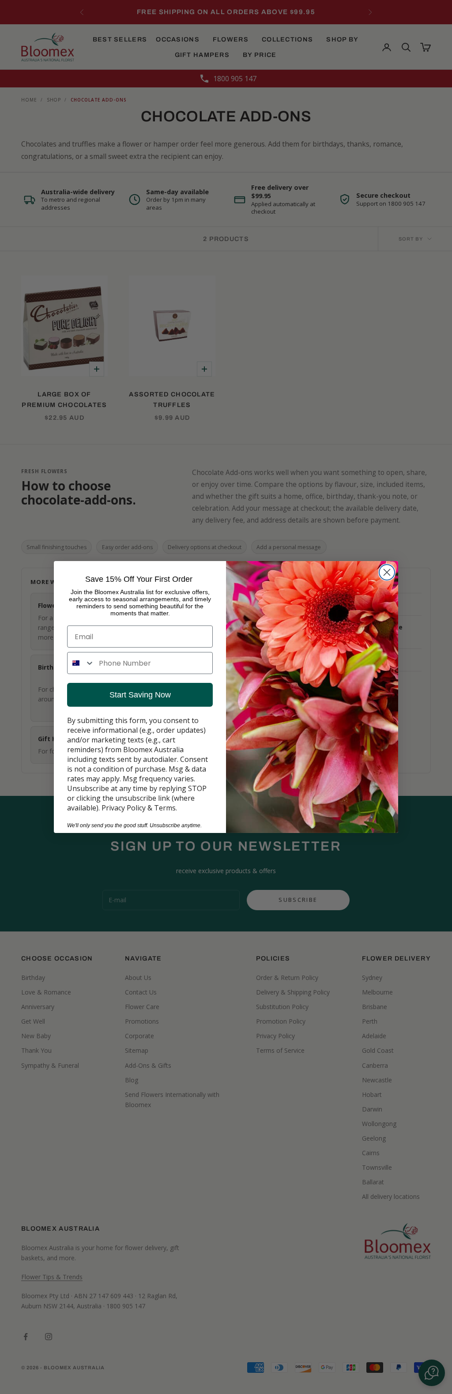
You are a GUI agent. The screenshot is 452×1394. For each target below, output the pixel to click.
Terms (165, 808)
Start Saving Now (140, 694)
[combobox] (81, 663)
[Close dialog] (387, 572)
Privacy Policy (124, 808)
